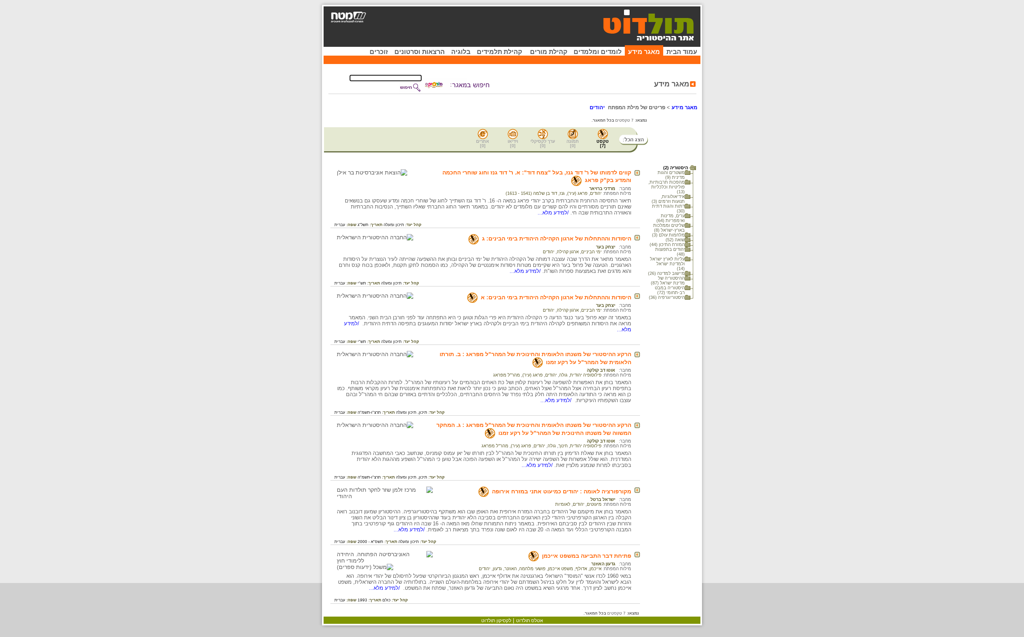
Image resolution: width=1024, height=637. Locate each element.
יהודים (596, 193)
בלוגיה (460, 51)
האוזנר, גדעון (505, 568)
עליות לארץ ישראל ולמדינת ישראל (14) (667, 263)
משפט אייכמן (560, 568)
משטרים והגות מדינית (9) (671, 175)
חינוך (563, 445)
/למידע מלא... (554, 213)
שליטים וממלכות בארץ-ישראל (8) (669, 227)
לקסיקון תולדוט (496, 620)
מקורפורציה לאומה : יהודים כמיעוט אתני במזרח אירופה (561, 491)
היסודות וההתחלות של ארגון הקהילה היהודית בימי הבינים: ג (556, 238)
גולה (563, 375)
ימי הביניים (591, 251)
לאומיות (562, 504)
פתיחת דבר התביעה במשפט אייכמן (586, 556)
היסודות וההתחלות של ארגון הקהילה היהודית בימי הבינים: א (556, 297)
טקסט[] (602, 143)
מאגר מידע (644, 51)
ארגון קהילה (568, 251)
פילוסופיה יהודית (586, 375)
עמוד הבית (681, 51)
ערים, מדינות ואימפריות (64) (670, 218)
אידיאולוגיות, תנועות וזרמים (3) (668, 199)
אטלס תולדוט (529, 620)
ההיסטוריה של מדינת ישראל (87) (668, 280)
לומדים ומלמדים (598, 51)
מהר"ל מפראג (506, 375)
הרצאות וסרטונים (419, 51)
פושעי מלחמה (532, 568)
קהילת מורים (548, 51)
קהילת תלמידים (499, 51)
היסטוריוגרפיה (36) (667, 297)
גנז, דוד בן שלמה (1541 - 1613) (535, 193)
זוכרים (379, 51)
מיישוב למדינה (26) (666, 273)
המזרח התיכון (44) (667, 244)
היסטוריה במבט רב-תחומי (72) (670, 290)
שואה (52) (675, 239)
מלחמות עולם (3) (668, 234)
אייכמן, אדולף (589, 568)
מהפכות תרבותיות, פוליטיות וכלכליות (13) (666, 187)
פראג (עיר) (577, 193)
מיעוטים (594, 504)
